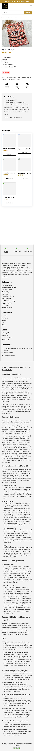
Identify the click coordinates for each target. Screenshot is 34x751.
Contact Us (5, 318)
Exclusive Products (10, 435)
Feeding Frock (19, 435)
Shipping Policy (6, 333)
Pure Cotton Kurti (14, 453)
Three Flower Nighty (13, 456)
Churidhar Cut (26, 429)
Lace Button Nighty (25, 440)
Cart (3, 322)
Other (26, 426)
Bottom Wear (19, 429)
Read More (5, 277)
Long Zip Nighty (26, 442)
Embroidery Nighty (7, 303)
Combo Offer (22, 431)
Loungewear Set (6, 444)
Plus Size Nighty (6, 451)
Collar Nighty (15, 431)
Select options (9, 178)
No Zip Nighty (8, 79)
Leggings (19, 442)
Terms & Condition (7, 337)
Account (4, 320)
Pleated (20, 449)
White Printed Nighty (10, 458)
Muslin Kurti (11, 446)
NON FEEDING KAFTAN (19, 447)
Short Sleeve (16, 79)
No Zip (21, 446)
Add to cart (9, 154)
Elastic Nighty (5, 305)
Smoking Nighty (22, 455)
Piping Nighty (14, 449)
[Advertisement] (17, 227)
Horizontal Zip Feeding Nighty (21, 438)
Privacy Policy (5, 339)
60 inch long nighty (25, 427)
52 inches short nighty (14, 427)
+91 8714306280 (8, 353)
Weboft (17, 745)
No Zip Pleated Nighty (7, 447)
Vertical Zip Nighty (7, 285)
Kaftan (3, 440)
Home (3, 17)
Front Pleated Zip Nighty (8, 301)
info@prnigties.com (9, 355)
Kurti (18, 440)
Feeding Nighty (27, 435)
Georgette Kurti (27, 437)
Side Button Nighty (7, 289)
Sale (30, 453)
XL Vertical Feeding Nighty (12, 460)
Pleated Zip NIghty (27, 449)
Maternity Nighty (14, 444)
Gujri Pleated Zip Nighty (7, 438)
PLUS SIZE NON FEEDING (16, 451)
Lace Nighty (25, 77)
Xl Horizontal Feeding (21, 458)
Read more (24, 152)
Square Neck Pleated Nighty (9, 287)
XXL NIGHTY (22, 460)
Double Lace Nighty (7, 307)
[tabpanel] (17, 33)
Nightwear (16, 446)
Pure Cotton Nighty (23, 453)
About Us (4, 315)
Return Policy (5, 335)
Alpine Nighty (18, 77)
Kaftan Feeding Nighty (8, 296)
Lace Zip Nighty (12, 442)
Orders (4, 324)
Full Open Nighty (6, 298)
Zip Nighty (28, 460)
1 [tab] (17, 45)
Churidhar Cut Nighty (7, 431)
